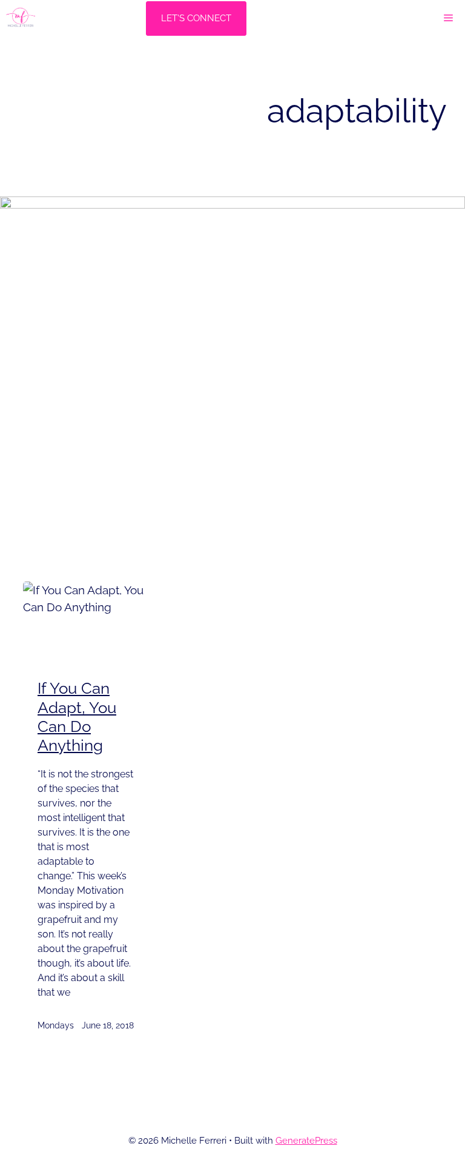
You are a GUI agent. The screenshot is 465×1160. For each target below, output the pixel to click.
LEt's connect (196, 18)
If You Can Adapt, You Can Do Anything (77, 716)
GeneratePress (306, 1140)
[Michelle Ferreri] (20, 18)
